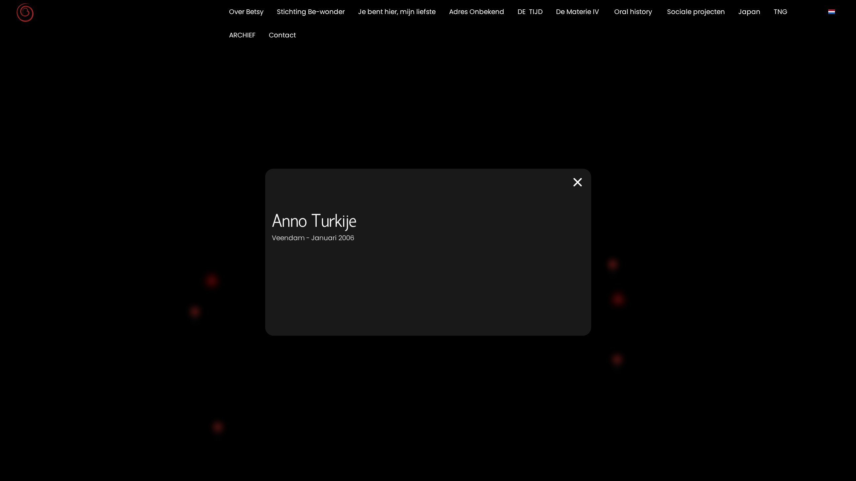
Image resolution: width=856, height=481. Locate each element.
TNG (781, 11)
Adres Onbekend (476, 11)
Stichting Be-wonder (311, 11)
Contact (282, 35)
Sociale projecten (696, 11)
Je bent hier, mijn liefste (397, 11)
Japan (749, 11)
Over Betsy (246, 11)
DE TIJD (530, 11)
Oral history (634, 11)
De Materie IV (578, 11)
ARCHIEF (242, 35)
